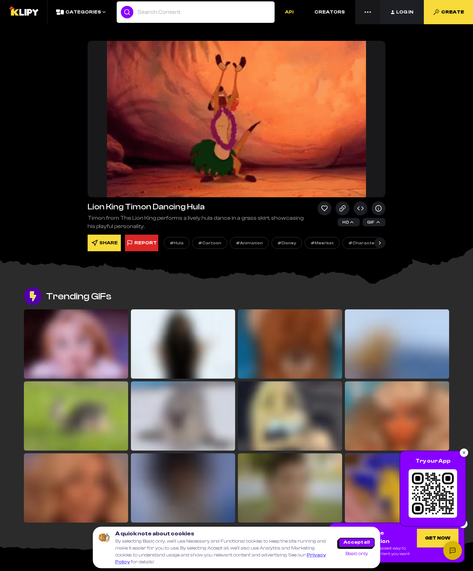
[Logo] (23, 12)
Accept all (356, 542)
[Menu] (367, 12)
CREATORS (329, 12)
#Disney (286, 243)
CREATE (452, 12)
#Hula (177, 243)
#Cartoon (209, 243)
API (289, 12)
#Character (362, 243)
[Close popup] (464, 452)
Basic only (357, 553)
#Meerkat (322, 243)
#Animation (249, 243)
